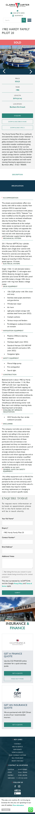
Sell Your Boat (17, 758)
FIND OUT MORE (17, 679)
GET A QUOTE (17, 673)
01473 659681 (22, 769)
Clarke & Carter (17, 5)
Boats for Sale (17, 761)
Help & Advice (17, 746)
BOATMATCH (19, 15)
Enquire (17, 115)
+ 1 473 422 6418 (21, 778)
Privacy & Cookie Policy (17, 800)
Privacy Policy (18, 583)
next (31, 71)
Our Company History (17, 755)
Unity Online (23, 803)
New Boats (17, 749)
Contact (17, 744)
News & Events (17, 752)
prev (4, 71)
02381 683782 (22, 775)
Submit (17, 592)
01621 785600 (22, 772)
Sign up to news (18, 13)
